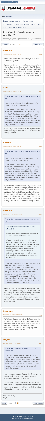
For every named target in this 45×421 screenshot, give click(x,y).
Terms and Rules (21, 416)
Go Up (4, 403)
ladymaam (8, 311)
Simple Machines (28, 418)
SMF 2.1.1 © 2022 (17, 418)
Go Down (5, 44)
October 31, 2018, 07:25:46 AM (12, 91)
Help (13, 416)
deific (5, 87)
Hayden (6, 339)
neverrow (7, 50)
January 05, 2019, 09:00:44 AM (12, 343)
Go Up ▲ (30, 416)
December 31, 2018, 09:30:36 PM (12, 315)
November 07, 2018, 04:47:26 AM (12, 214)
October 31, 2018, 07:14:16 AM (12, 54)
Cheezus (7, 142)
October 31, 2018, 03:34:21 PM (12, 146)
